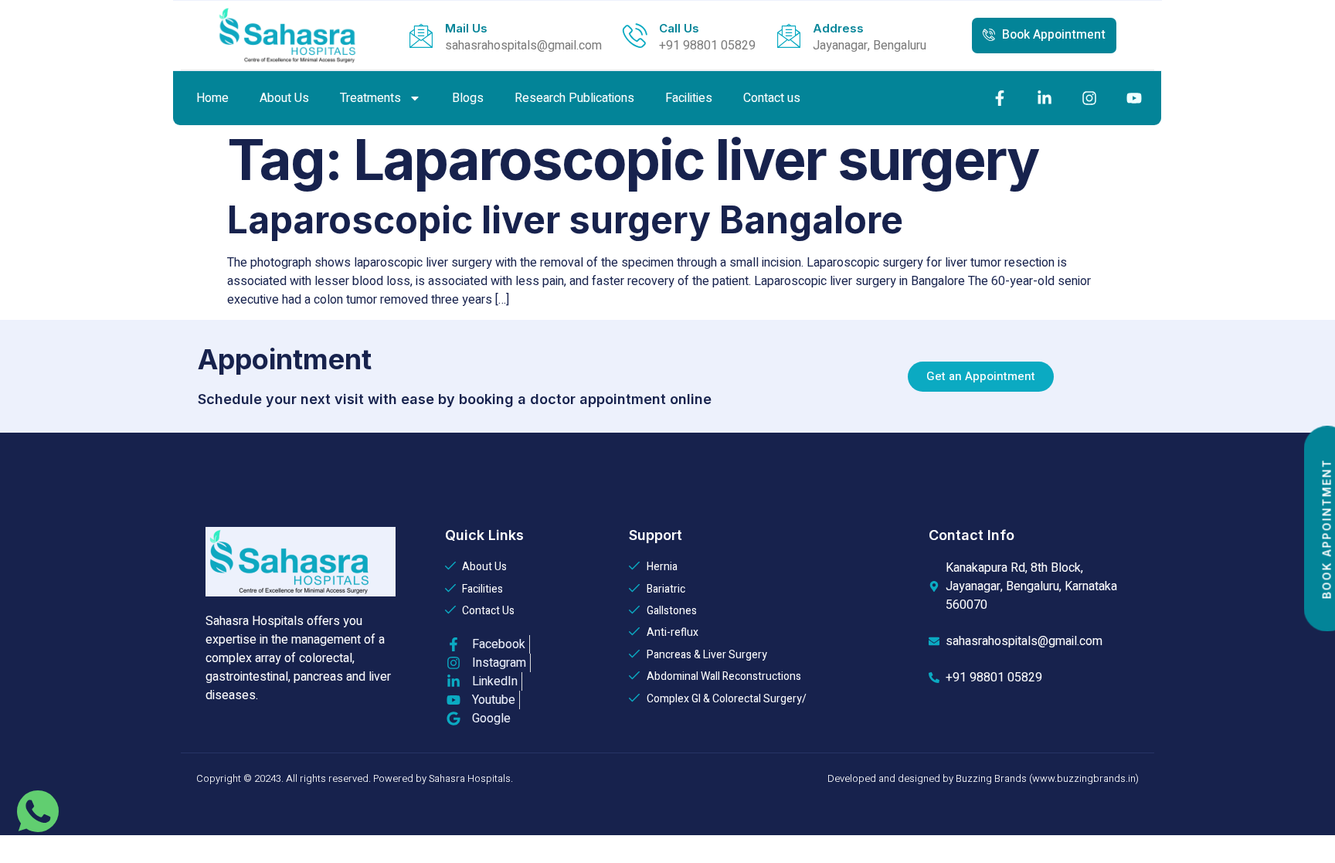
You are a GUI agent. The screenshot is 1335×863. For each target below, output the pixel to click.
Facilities (688, 98)
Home (212, 98)
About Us (284, 98)
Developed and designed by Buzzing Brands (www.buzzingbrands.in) (983, 778)
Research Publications (574, 98)
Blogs (468, 98)
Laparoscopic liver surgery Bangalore (565, 220)
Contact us (771, 98)
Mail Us (466, 28)
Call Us (679, 28)
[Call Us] (635, 35)
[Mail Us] (421, 35)
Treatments (370, 98)
